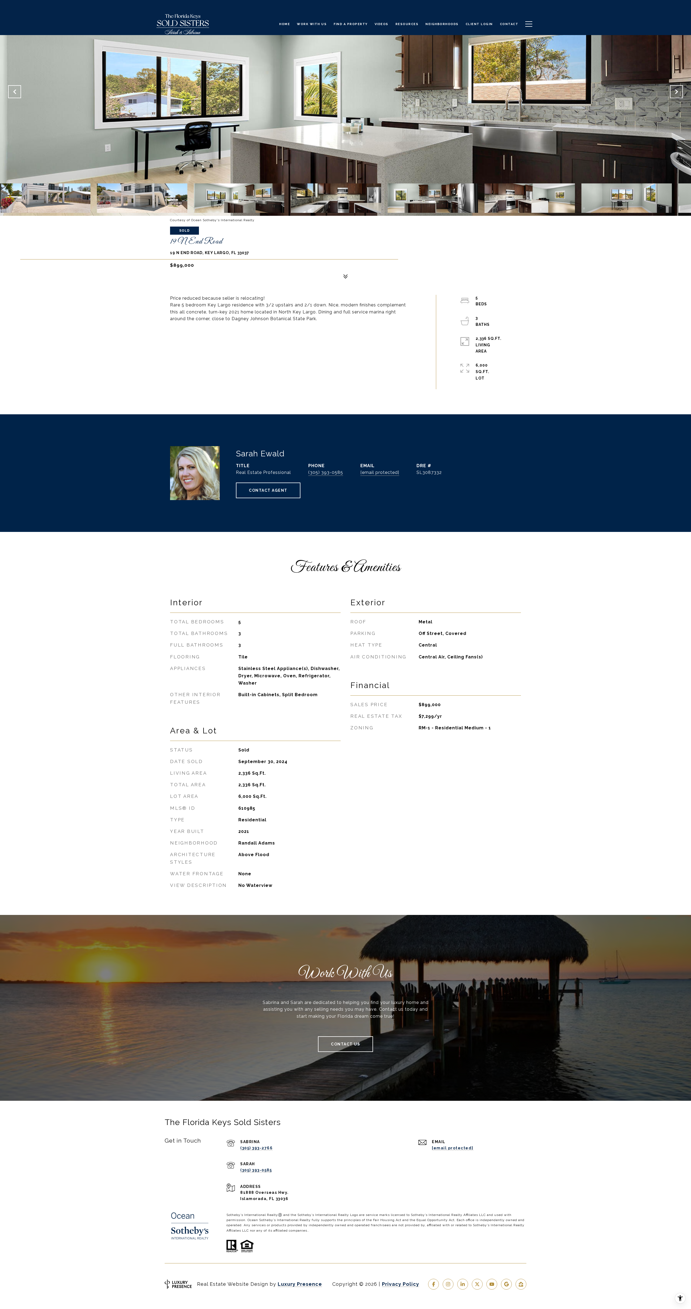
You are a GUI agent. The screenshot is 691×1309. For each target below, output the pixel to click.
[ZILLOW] (521, 1284)
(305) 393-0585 (325, 472)
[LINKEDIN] (462, 1284)
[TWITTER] (477, 1284)
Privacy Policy (400, 1284)
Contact (509, 24)
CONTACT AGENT (268, 490)
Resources (407, 24)
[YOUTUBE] (491, 1284)
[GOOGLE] (506, 1284)
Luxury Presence (300, 1284)
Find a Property (351, 24)
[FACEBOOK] (433, 1284)
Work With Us (312, 24)
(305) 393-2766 (256, 1148)
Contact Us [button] (345, 1044)
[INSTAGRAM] (448, 1284)
